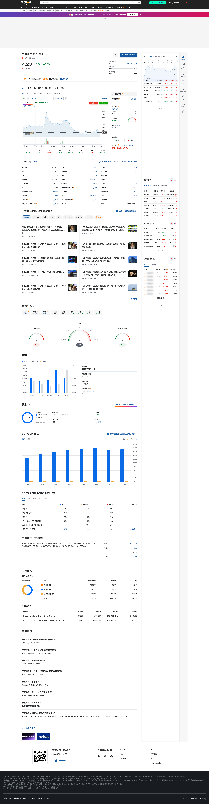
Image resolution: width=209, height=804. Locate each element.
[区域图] (28, 98)
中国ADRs (71, 11)
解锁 (65, 529)
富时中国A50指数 (149, 84)
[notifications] (182, 3)
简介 (28, 93)
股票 (23, 11)
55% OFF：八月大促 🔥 (158, 3)
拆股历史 (49, 93)
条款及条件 (184, 799)
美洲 (77, 11)
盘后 (57, 11)
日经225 (146, 91)
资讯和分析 (38, 88)
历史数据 (41, 93)
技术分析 (27, 306)
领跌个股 (164, 186)
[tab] (26, 312)
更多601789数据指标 (129, 162)
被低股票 (107, 11)
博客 (152, 749)
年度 (23, 439)
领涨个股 (156, 186)
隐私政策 (194, 799)
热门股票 (147, 223)
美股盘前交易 (51, 11)
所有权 (34, 93)
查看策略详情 (64, 79)
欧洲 (81, 11)
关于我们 (123, 749)
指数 (151, 56)
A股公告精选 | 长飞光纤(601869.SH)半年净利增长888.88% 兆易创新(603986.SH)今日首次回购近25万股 (43, 230)
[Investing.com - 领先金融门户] (26, 3)
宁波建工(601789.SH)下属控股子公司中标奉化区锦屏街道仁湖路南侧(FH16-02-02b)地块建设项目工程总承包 (104, 228)
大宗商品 (157, 56)
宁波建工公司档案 (32, 538)
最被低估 (146, 264)
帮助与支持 (123, 758)
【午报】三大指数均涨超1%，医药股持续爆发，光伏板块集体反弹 (103, 245)
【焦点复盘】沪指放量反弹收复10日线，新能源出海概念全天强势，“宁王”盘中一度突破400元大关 (104, 273)
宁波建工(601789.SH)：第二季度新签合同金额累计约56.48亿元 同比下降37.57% (43, 259)
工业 (135, 548)
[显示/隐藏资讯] (66, 98)
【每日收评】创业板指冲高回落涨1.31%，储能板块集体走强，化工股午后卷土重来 (103, 287)
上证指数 (146, 80)
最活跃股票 (147, 186)
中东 (86, 11)
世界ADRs (64, 11)
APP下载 (154, 754)
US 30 (146, 94)
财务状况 (48, 88)
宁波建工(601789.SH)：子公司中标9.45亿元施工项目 (43, 272)
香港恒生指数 (148, 87)
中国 (35, 11)
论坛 (62, 88)
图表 (29, 88)
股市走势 (147, 180)
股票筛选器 (109, 7)
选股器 (31, 11)
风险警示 (202, 799)
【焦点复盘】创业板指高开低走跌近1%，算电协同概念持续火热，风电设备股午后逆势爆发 (103, 259)
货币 (145, 56)
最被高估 (154, 264)
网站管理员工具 (156, 763)
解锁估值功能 (131, 63)
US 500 (146, 97)
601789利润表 (30, 433)
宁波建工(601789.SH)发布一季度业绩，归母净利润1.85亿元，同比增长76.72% (44, 287)
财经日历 (100, 7)
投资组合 (154, 758)
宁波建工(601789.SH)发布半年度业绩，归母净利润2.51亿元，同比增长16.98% (44, 245)
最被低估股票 (149, 259)
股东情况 (27, 571)
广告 (121, 754)
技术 (56, 88)
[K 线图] (24, 98)
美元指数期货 (148, 101)
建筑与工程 (133, 543)
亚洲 (90, 11)
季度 (28, 439)
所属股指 (57, 93)
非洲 (95, 11)
